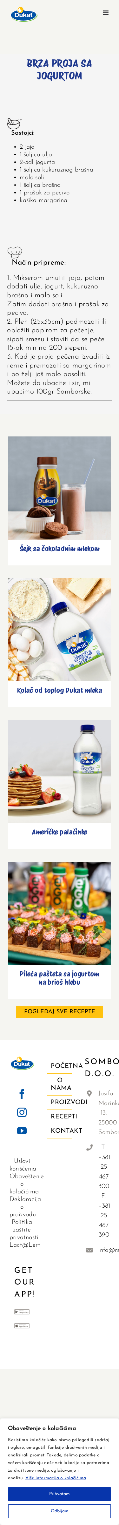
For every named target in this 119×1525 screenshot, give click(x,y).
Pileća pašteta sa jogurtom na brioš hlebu (59, 904)
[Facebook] (22, 1094)
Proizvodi (60, 1102)
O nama (60, 1084)
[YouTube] (22, 1130)
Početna (60, 1066)
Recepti (60, 1117)
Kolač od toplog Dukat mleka (59, 624)
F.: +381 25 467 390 (103, 1215)
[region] (59, 1471)
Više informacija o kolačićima (55, 1478)
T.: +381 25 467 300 (103, 1167)
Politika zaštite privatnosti (24, 1230)
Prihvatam (59, 1494)
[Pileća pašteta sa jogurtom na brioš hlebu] (59, 913)
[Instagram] (22, 1112)
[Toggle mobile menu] (106, 13)
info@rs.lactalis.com (103, 1250)
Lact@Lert (25, 1245)
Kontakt (60, 1131)
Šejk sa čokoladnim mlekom (59, 482)
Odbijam (60, 1511)
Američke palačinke (59, 766)
